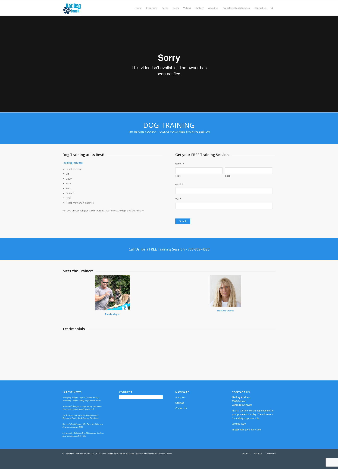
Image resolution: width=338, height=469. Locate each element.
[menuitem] (138, 8)
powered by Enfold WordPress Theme (154, 454)
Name (179, 163)
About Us (180, 397)
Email (179, 184)
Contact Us (181, 408)
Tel (178, 199)
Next (267, 338)
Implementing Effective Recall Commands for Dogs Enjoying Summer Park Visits (83, 434)
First (178, 175)
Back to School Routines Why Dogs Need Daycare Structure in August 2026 (82, 426)
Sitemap (179, 403)
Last (227, 175)
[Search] (272, 8)
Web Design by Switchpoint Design (118, 454)
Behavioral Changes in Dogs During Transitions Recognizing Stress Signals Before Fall (82, 408)
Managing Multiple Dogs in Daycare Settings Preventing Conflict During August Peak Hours (81, 399)
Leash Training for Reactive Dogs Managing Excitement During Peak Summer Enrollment (80, 417)
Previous (70, 338)
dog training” (186, 350)
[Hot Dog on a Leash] (71, 8)
